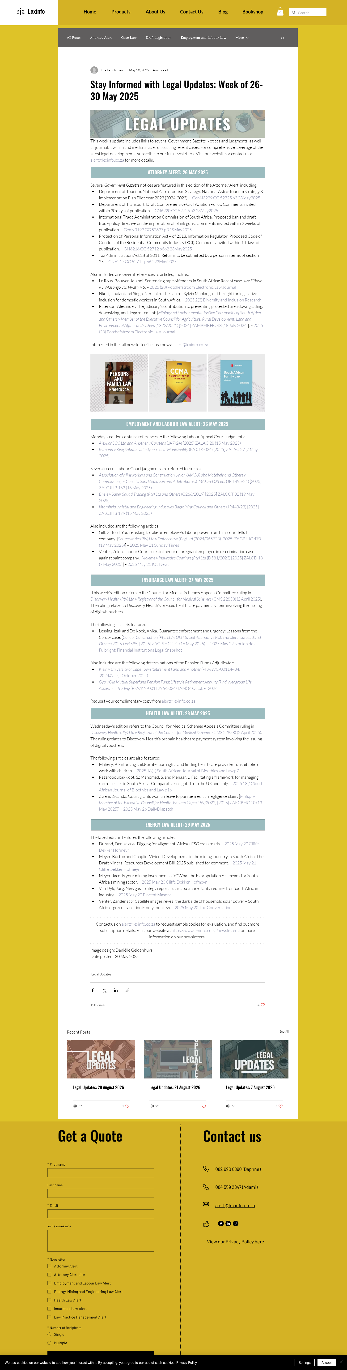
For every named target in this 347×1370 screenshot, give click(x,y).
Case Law (128, 38)
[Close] (341, 1362)
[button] (280, 11)
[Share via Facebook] (92, 990)
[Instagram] (235, 1223)
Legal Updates (101, 974)
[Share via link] (127, 990)
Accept (327, 1362)
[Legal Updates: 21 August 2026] (178, 1059)
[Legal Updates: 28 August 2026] (101, 1059)
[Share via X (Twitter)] (104, 990)
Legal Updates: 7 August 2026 (250, 1087)
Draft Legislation (158, 38)
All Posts (73, 38)
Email (52, 1205)
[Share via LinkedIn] (116, 990)
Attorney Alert (101, 38)
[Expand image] (141, 360)
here (259, 1241)
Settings (305, 1362)
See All (284, 1031)
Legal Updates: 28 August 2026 (98, 1087)
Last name (55, 1185)
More (240, 38)
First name (56, 1164)
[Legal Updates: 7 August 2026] (254, 1059)
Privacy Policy (186, 1362)
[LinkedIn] (228, 1223)
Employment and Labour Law (203, 38)
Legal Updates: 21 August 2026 (174, 1087)
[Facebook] (221, 1223)
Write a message (59, 1226)
